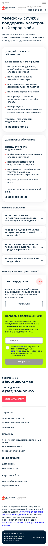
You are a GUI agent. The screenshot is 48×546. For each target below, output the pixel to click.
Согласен (38, 537)
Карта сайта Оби (10, 486)
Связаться (24, 304)
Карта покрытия (10, 468)
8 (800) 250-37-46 (36, 10)
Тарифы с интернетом (13, 418)
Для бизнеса (8, 464)
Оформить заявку (14, 399)
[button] (24, 37)
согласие (20, 347)
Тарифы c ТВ (8, 427)
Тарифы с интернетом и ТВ (15, 423)
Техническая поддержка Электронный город (21, 441)
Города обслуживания (13, 451)
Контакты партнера (12, 447)
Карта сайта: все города (14, 481)
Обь (7, 3)
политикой (16, 351)
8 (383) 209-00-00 (16, 126)
